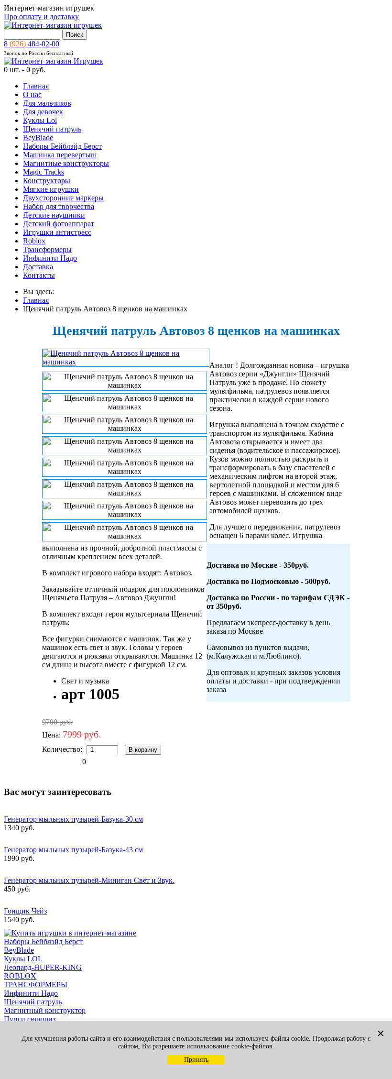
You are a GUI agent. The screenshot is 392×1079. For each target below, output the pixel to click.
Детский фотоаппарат (58, 224)
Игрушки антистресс (57, 232)
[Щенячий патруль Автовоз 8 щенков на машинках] (125, 362)
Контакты (39, 275)
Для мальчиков (47, 103)
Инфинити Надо (50, 258)
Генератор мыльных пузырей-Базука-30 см (73, 819)
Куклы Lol (40, 120)
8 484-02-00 (31, 44)
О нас (32, 94)
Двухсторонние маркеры (63, 198)
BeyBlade (38, 137)
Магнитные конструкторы (66, 163)
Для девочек (43, 112)
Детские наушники (54, 215)
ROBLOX (20, 976)
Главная (36, 86)
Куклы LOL (23, 959)
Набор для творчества (58, 206)
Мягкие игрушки (51, 189)
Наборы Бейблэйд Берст (62, 146)
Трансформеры (47, 249)
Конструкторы (46, 180)
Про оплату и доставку (41, 16)
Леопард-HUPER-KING (43, 967)
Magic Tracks (43, 172)
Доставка (38, 267)
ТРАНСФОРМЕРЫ (35, 984)
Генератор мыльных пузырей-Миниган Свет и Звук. (89, 880)
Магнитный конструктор (45, 1010)
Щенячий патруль (52, 129)
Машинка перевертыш (60, 155)
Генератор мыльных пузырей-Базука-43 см (73, 850)
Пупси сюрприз (29, 1019)
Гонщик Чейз (25, 911)
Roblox (34, 241)
